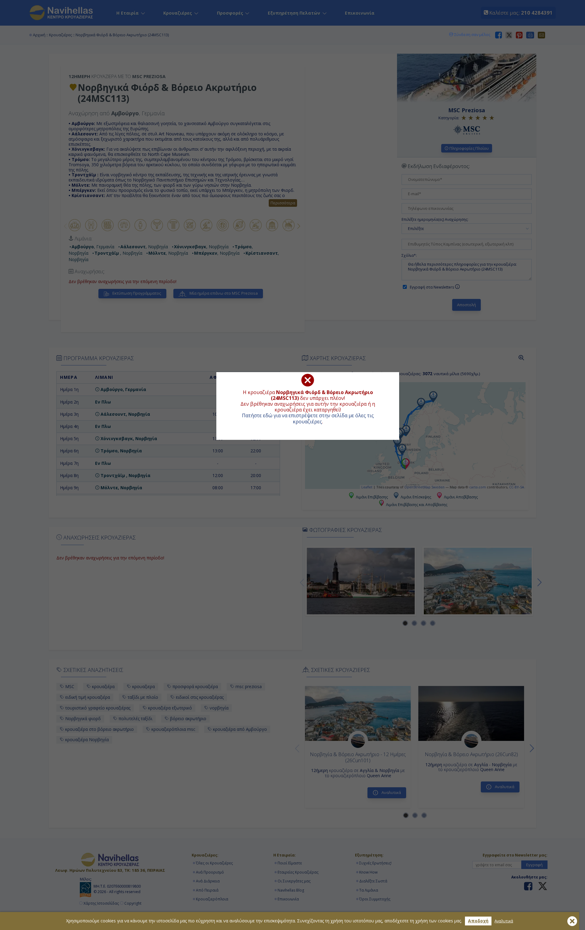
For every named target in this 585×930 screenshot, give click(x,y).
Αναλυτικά (504, 921)
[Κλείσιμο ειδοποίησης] (572, 921)
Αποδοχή (478, 921)
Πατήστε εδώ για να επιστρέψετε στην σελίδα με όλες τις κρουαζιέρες (308, 418)
